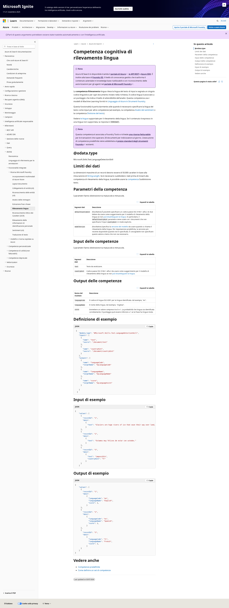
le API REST (134, 74)
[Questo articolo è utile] (219, 81)
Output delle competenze (205, 61)
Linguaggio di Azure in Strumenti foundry (126, 101)
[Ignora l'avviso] (224, 5)
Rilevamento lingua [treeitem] (20, 208)
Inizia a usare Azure (217, 27)
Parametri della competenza (206, 54)
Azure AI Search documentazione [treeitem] (18, 52)
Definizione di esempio (204, 64)
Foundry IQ (97, 77)
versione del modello (119, 226)
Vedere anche (200, 73)
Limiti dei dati (200, 51)
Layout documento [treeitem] (19, 184)
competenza (133, 179)
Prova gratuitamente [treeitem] (15, 82)
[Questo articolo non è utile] (222, 81)
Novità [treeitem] (9, 65)
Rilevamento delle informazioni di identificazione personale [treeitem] (22, 223)
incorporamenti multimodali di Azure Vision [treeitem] (23, 178)
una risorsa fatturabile (140, 134)
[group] (114, 438)
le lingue (84, 118)
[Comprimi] (35, 42)
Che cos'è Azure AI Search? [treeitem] (17, 60)
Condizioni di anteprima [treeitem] (16, 73)
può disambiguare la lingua (115, 217)
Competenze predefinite (89, 567)
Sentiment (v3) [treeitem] (18, 230)
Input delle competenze (204, 58)
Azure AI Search (95, 44)
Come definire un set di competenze (94, 570)
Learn (76, 44)
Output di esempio (202, 70)
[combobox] (19, 46)
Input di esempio (202, 67)
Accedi (223, 21)
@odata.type (200, 48)
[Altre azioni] (153, 44)
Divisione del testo (95, 113)
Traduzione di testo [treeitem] (20, 235)
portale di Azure (118, 74)
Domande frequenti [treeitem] (14, 78)
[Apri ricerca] (217, 21)
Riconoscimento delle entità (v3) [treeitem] (23, 194)
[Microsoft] (4, 20)
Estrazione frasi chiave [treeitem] (21, 204)
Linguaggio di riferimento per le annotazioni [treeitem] (21, 162)
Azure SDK (146, 74)
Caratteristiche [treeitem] (12, 69)
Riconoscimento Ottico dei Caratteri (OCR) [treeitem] (22, 214)
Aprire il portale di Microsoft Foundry (189, 27)
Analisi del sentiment (144, 110)
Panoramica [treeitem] (13, 156)
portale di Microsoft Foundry (118, 84)
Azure (83, 44)
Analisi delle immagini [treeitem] (21, 200)
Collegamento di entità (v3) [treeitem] (23, 188)
